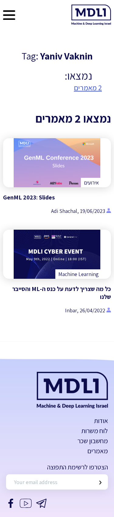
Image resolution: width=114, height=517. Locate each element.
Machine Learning (78, 274)
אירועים (91, 182)
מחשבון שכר (93, 440)
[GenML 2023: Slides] (57, 162)
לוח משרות (94, 430)
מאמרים (97, 451)
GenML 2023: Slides (29, 197)
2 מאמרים (88, 87)
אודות (101, 420)
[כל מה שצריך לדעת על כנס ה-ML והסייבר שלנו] (57, 254)
